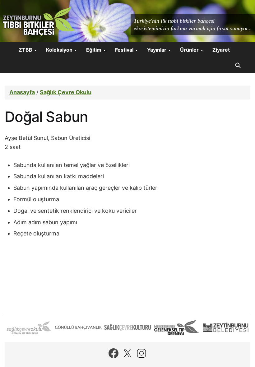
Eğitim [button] (94, 50)
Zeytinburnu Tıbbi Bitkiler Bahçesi (39, 21)
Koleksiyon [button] (60, 50)
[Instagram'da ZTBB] (141, 353)
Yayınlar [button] (157, 50)
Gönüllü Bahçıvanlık (78, 327)
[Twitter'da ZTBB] (127, 353)
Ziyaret (221, 50)
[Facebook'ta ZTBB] (113, 353)
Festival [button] (125, 50)
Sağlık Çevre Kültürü (127, 327)
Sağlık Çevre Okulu (65, 92)
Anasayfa (22, 92)
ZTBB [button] (26, 50)
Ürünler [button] (190, 50)
